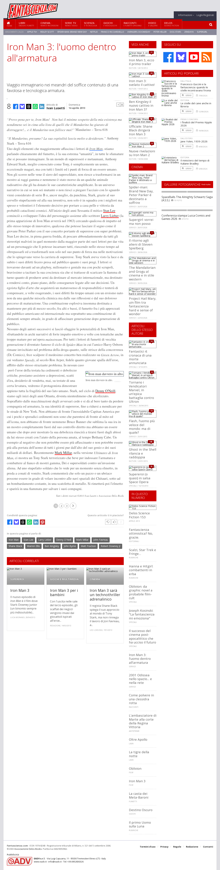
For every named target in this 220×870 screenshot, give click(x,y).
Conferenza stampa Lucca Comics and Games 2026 (186, 217)
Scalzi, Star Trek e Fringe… (142, 552)
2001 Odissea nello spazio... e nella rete (140, 679)
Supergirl (202, 31)
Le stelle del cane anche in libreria (195, 104)
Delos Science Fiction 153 (139, 515)
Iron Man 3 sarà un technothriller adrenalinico (105, 595)
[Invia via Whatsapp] (35, 106)
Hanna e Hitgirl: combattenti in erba (141, 570)
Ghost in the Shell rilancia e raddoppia (142, 453)
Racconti (133, 24)
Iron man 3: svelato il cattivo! (142, 83)
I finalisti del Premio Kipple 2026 (196, 124)
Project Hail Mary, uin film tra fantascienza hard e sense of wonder (142, 306)
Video (153, 24)
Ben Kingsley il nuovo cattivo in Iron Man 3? (141, 105)
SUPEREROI (17, 579)
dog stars (175, 31)
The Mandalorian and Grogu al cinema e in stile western (142, 273)
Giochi (110, 24)
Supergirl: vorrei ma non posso (141, 221)
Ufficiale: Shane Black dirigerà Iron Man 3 (140, 130)
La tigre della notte (139, 754)
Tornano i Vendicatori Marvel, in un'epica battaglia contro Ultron (141, 392)
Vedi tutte (206, 184)
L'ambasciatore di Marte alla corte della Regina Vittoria (142, 721)
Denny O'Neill (105, 390)
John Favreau (100, 539)
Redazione (192, 846)
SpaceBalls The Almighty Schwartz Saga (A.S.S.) (187, 198)
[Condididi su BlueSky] (22, 106)
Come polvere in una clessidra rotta (141, 699)
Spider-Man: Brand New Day (72, 31)
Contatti (208, 846)
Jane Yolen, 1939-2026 (193, 141)
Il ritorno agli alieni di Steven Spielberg (140, 244)
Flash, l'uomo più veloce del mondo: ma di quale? (142, 426)
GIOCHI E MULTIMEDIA (64, 579)
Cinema (49, 24)
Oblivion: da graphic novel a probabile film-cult (140, 592)
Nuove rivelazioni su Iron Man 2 (142, 153)
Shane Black (15, 546)
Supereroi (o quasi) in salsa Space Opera (139, 478)
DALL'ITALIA (185, 81)
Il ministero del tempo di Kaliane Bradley (194, 162)
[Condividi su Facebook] (16, 106)
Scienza (90, 24)
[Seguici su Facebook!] (168, 57)
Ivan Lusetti (55, 108)
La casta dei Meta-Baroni (138, 795)
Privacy (164, 846)
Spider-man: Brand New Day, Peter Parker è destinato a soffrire (141, 195)
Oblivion (135, 768)
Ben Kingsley (52, 546)
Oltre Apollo (138, 739)
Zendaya (189, 31)
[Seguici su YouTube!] (194, 57)
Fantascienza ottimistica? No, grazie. (141, 533)
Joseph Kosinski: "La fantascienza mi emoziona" (142, 614)
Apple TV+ (32, 31)
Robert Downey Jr (110, 546)
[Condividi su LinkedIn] (42, 106)
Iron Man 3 (19, 590)
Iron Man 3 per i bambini (64, 592)
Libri (26, 24)
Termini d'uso (148, 846)
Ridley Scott (47, 31)
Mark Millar (63, 452)
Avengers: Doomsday (138, 31)
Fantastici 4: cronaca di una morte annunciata (140, 357)
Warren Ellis (33, 546)
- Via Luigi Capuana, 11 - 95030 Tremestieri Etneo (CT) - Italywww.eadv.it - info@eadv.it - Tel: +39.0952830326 (70, 860)
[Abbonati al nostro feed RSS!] (206, 57)
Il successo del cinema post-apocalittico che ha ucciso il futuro (142, 636)
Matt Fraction (88, 546)
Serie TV (71, 24)
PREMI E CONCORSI (189, 119)
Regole (177, 846)
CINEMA (95, 579)
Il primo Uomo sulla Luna (140, 824)
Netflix (94, 31)
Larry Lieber (110, 215)
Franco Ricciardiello (112, 31)
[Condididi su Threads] (29, 106)
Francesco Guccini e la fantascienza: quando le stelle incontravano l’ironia (195, 87)
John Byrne (70, 546)
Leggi (188, 95)
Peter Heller (160, 31)
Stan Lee (109, 210)
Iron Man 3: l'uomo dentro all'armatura (140, 659)
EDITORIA (184, 100)
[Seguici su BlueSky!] (181, 57)
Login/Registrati (205, 15)
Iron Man (96, 148)
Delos (171, 24)
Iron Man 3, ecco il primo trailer (141, 62)
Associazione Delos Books (28, 848)
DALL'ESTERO (186, 138)
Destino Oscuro (140, 810)
